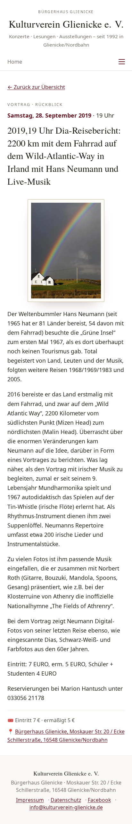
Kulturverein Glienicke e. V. (66, 24)
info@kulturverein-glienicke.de (66, 807)
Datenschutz (66, 799)
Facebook (99, 799)
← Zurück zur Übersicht (36, 87)
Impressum (30, 799)
